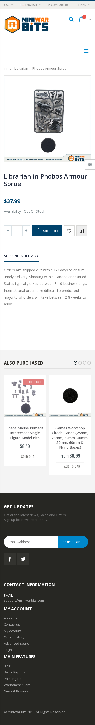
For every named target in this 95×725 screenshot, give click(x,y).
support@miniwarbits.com (24, 600)
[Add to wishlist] (69, 230)
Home (6, 68)
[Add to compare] (81, 230)
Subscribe (73, 541)
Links (82, 5)
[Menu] (86, 50)
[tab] (21, 257)
